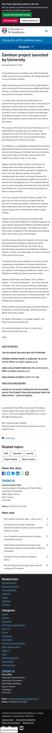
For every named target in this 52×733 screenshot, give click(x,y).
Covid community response (13, 625)
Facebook (6, 593)
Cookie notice (8, 719)
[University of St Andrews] (15, 31)
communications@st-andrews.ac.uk (23, 698)
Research (6, 650)
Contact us (8, 480)
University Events (9, 583)
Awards (5, 614)
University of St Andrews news (22, 40)
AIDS (6, 453)
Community (7, 621)
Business (5, 617)
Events (5, 632)
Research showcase (10, 586)
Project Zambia (10, 459)
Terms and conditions (11, 722)
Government (7, 639)
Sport (4, 654)
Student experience (10, 658)
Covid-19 (6, 628)
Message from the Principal (13, 643)
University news (8, 665)
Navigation (24, 46)
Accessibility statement (25, 719)
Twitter (5, 597)
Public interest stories (11, 647)
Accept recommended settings (17, 14)
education (17, 453)
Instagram (6, 601)
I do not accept (10, 20)
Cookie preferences (30, 20)
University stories (9, 590)
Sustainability (8, 661)
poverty (30, 453)
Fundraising (10, 438)
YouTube (5, 604)
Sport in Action (28, 459)
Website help (28, 722)
